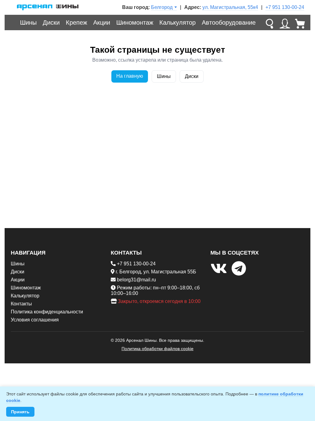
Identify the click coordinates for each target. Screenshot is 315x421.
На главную (129, 76)
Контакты (21, 303)
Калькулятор (177, 22)
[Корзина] (300, 22)
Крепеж (76, 22)
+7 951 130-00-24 (284, 7)
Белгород (162, 7)
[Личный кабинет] (285, 22)
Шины (28, 22)
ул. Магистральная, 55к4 (230, 7)
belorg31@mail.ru (136, 279)
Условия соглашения (35, 319)
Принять (20, 411)
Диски (51, 22)
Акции (101, 22)
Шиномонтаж (134, 22)
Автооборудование (229, 22)
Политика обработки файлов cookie (157, 348)
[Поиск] (269, 22)
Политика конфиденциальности (47, 311)
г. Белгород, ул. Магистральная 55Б (156, 271)
